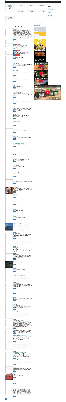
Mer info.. (14, 39)
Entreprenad (11, 2)
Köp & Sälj (28, 2)
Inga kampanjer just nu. (37, 25)
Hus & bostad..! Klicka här (52, 9)
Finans (39, 2)
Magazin (45, 2)
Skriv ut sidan (50, 15)
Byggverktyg (31, 11)
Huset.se (49, 12)
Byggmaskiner (31, 5)
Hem (7, 2)
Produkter (15, 2)
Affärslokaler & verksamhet (10, 6)
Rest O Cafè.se (50, 11)
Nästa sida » (11, 399)
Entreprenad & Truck (42, 11)
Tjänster (24, 2)
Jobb (42, 2)
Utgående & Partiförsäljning (10, 18)
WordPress (52, 16)
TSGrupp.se (50, 8)
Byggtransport (42, 5)
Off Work (50, 2)
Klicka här (36, 34)
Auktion (21, 5)
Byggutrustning (20, 11)
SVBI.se (36, 30)
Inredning (20, 2)
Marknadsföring (34, 2)
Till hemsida (17, 44)
